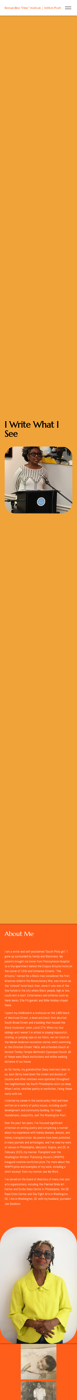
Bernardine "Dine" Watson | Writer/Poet (33, 8)
